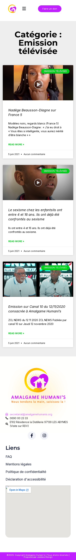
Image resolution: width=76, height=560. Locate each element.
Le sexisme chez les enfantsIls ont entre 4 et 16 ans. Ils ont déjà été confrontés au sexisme (35, 214)
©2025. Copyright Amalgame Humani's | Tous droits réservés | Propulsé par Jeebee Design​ (38, 556)
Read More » (16, 144)
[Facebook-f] (32, 436)
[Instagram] (44, 436)
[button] (24, 8)
